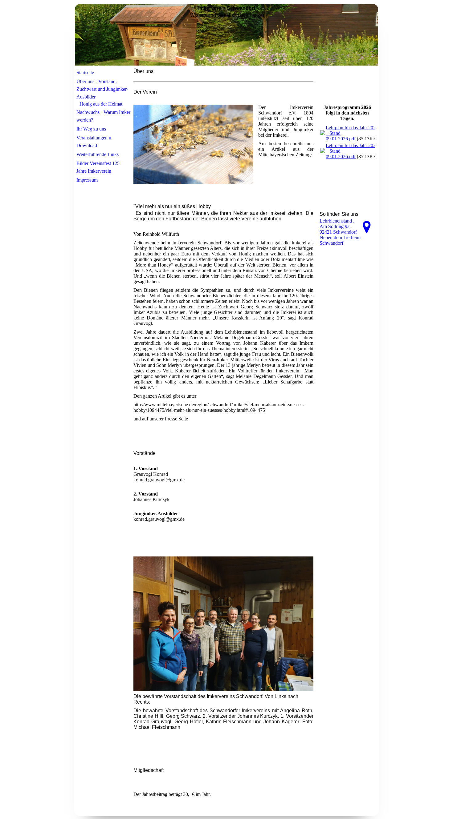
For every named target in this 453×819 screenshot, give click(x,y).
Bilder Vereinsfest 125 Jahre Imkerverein (98, 167)
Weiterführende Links (97, 154)
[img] (226, 35)
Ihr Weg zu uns (91, 128)
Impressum (87, 180)
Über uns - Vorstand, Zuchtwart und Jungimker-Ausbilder (102, 89)
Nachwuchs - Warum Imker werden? (103, 116)
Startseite (85, 72)
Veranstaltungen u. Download (94, 141)
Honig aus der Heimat (101, 103)
